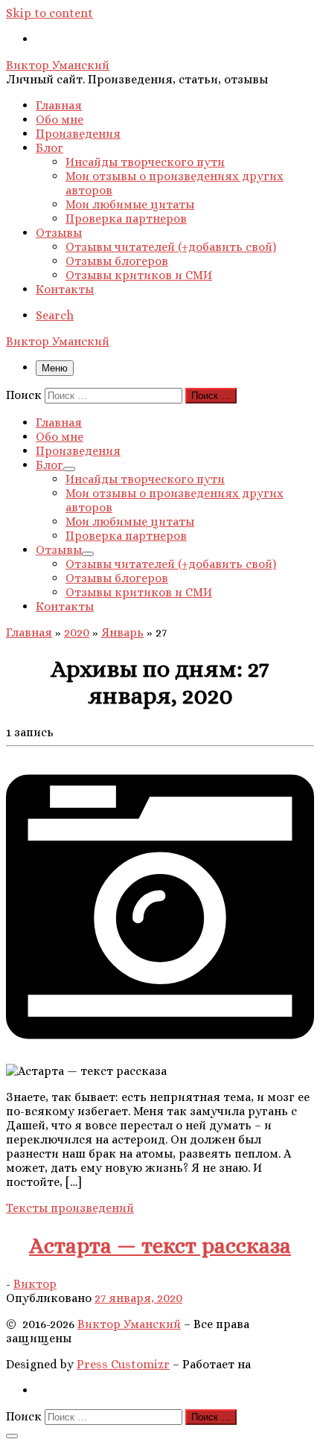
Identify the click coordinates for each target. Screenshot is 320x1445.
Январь (122, 632)
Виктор (35, 1284)
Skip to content (49, 13)
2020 (76, 632)
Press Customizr (123, 1364)
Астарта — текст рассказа (160, 1245)
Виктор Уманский (129, 1324)
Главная (29, 632)
